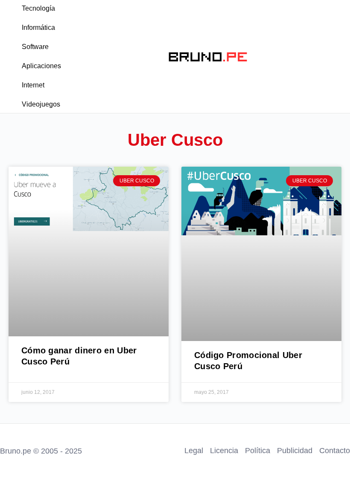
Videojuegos (41, 104)
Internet (33, 85)
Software (35, 46)
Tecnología (38, 8)
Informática (38, 27)
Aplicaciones (41, 65)
